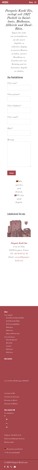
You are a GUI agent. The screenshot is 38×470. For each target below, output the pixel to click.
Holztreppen (9, 327)
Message (10, 140)
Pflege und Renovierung (12, 333)
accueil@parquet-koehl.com (17, 438)
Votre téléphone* (14, 106)
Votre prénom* (13, 94)
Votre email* (12, 117)
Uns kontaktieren (9, 413)
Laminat (8, 346)
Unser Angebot (8, 315)
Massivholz (9, 343)
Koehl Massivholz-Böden (13, 321)
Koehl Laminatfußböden (12, 324)
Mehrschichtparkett (11, 340)
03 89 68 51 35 (16, 435)
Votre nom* (12, 83)
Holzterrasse (9, 330)
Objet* (10, 128)
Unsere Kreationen (9, 337)
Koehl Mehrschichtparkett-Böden (15, 318)
